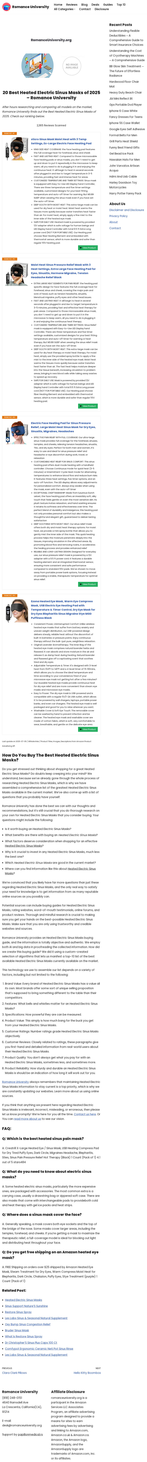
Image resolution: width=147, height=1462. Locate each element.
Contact (85, 9)
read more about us (27, 1119)
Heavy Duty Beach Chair (125, 93)
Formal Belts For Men (123, 135)
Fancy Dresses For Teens (125, 117)
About (113, 222)
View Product (89, 247)
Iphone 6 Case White (123, 111)
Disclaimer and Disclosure (126, 210)
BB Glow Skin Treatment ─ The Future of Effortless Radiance (126, 71)
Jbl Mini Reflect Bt (121, 99)
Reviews (71, 5)
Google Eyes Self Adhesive (127, 129)
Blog (84, 5)
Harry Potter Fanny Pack (125, 193)
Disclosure (102, 9)
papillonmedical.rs (30, 1434)
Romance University (15, 1082)
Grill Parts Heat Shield (123, 141)
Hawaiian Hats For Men (124, 160)
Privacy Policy (118, 216)
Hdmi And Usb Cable (123, 177)
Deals (95, 5)
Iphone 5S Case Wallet (124, 123)
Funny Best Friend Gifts (124, 148)
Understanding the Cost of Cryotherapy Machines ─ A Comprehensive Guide (127, 55)
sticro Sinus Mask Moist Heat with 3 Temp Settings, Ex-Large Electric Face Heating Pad (61, 141)
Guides (108, 5)
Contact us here (85, 1114)
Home (58, 5)
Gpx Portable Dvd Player (125, 105)
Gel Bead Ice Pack (121, 154)
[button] (74, 9)
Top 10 (121, 5)
